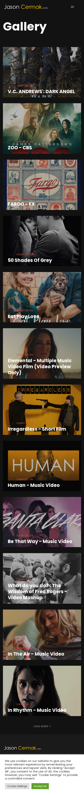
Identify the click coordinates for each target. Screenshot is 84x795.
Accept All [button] (40, 786)
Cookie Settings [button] (17, 786)
